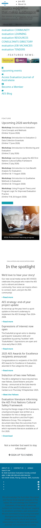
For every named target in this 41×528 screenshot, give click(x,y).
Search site (6, 470)
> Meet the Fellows (10, 394)
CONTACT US (18, 468)
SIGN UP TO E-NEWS (21, 454)
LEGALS (30, 468)
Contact (21, 7)
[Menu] (37, 10)
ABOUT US (6, 468)
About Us (22, 4)
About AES (7, 24)
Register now (7, 203)
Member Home (26, 17)
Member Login (26, 13)
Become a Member (23, 24)
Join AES (21, 1)
